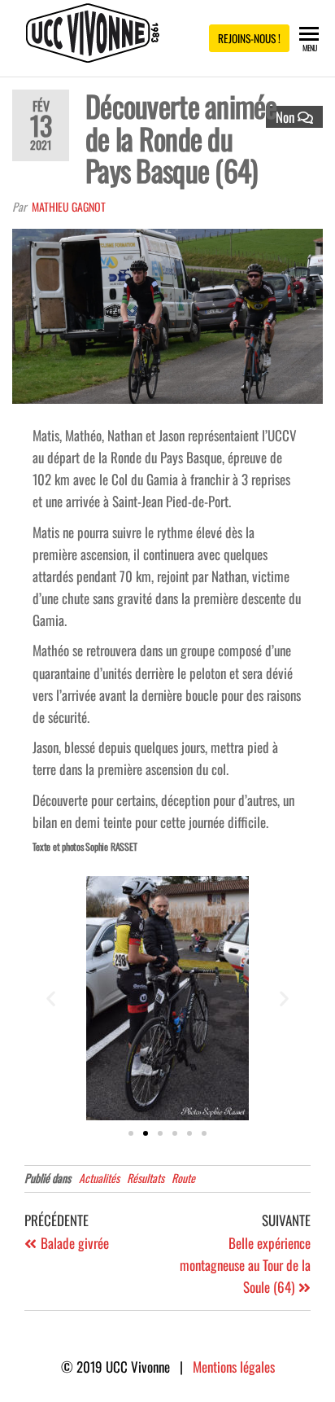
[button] (51, 998)
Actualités (99, 1177)
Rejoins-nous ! (249, 38)
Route (183, 1177)
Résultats (145, 1177)
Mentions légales (234, 1366)
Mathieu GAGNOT (69, 206)
